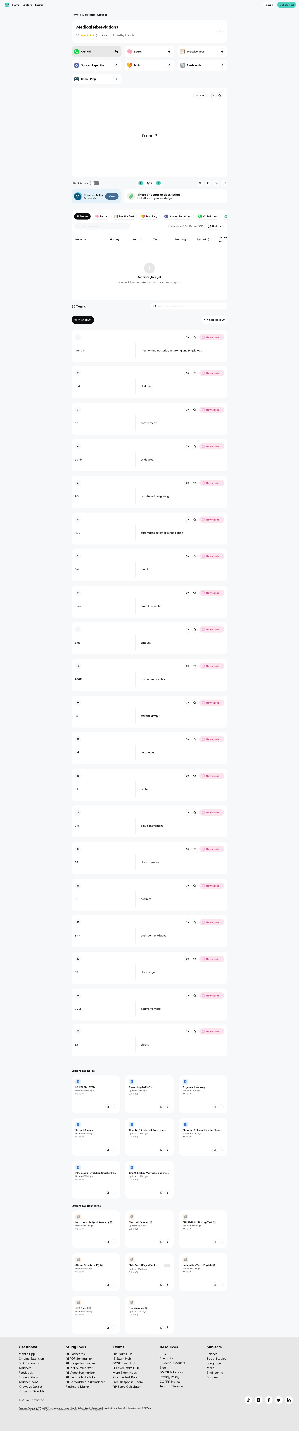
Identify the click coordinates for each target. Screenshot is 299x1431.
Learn (103, 216)
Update (216, 226)
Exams (39, 4)
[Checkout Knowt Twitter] (279, 1400)
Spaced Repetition (180, 216)
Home (16, 4)
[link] (96, 1094)
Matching (151, 216)
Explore (27, 4)
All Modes (82, 216)
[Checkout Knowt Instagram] (258, 1400)
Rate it (105, 35)
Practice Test (126, 216)
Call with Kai (210, 216)
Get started (287, 4)
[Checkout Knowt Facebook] (269, 1400)
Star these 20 (217, 319)
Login (269, 4)
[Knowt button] (219, 31)
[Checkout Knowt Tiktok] (248, 1400)
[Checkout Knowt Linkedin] (289, 1400)
